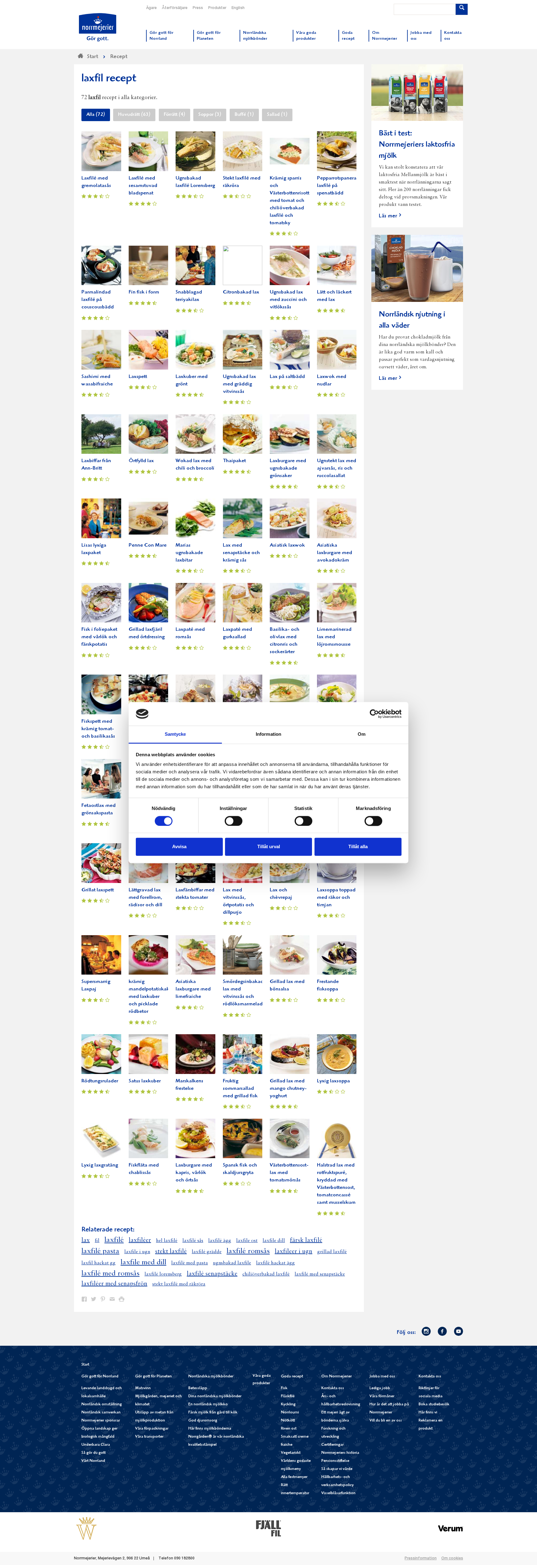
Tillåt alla (358, 846)
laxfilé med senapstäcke (320, 1274)
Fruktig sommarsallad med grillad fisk (240, 1089)
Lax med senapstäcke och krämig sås (241, 553)
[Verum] (450, 1528)
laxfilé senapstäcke (212, 1274)
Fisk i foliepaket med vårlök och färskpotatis (99, 637)
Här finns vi (428, 1413)
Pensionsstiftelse (335, 1461)
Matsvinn (143, 1388)
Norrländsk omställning (101, 1405)
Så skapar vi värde (336, 1469)
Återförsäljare (174, 8)
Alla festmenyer (294, 1477)
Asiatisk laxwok (287, 545)
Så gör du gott (93, 1453)
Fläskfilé (288, 1396)
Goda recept (292, 1377)
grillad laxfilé (332, 1251)
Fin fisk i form (144, 292)
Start (85, 1365)
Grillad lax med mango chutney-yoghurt (288, 1089)
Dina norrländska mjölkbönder (214, 1396)
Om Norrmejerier (336, 1377)
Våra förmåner (381, 1396)
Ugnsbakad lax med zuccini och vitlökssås (288, 300)
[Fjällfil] (268, 1528)
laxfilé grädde (207, 1251)
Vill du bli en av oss (385, 1421)
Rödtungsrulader (99, 1081)
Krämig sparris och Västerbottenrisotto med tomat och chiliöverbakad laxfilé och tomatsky (291, 201)
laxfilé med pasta (189, 1263)
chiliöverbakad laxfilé (266, 1274)
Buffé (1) (244, 114)
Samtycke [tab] (175, 734)
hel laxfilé (166, 1240)
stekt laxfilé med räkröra (178, 1284)
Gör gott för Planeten (153, 1377)
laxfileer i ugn (293, 1252)
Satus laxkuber (145, 1081)
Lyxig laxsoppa (333, 1081)
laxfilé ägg (219, 1240)
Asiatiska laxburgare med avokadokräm (334, 553)
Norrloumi (290, 1413)
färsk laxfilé (306, 1240)
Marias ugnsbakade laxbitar (189, 553)
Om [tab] (361, 734)
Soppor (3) (209, 114)
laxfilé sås (192, 1240)
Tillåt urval (268, 846)
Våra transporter (149, 1437)
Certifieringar (332, 1445)
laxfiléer (140, 1240)
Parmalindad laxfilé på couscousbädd (97, 300)
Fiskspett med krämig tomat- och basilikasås (98, 729)
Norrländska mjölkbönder (210, 1377)
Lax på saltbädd (287, 377)
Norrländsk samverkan (101, 1413)
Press (198, 8)
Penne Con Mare (148, 545)
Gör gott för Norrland (99, 1377)
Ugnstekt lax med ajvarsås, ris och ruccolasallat (336, 468)
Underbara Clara (95, 1445)
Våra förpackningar (151, 1429)
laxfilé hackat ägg (275, 1263)
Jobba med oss (382, 1377)
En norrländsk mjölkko (208, 1405)
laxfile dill (274, 1240)
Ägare (151, 8)
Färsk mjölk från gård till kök (212, 1413)
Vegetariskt (291, 1453)
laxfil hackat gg (98, 1263)
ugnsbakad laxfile (232, 1263)
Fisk (284, 1388)
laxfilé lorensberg (163, 1274)
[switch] (233, 820)
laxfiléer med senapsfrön (114, 1284)
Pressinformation (421, 1558)
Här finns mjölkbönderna (209, 1429)
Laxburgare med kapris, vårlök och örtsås (194, 1173)
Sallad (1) (277, 114)
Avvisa (179, 846)
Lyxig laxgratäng (99, 1165)
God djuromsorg (202, 1421)
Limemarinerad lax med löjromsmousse (334, 637)
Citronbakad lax (241, 292)
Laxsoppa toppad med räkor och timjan (336, 898)
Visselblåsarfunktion (338, 1493)
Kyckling (288, 1405)
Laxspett (138, 377)
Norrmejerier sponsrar (100, 1421)
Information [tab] (268, 734)
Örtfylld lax (141, 461)
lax (85, 1240)
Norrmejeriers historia (340, 1453)
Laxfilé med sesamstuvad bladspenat (143, 186)
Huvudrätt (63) (134, 114)
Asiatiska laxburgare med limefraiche (193, 989)
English (238, 8)
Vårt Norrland (93, 1461)
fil (97, 1240)
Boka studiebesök (434, 1405)
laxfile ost (247, 1240)
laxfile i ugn (137, 1251)
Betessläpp (197, 1388)
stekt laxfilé (171, 1252)
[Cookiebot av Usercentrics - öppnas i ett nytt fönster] (374, 713)
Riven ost (288, 1429)
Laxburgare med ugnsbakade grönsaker (288, 468)
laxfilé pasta (100, 1251)
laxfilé (114, 1240)
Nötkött (288, 1421)
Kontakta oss (332, 1388)
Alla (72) (95, 114)
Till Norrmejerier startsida (97, 27)
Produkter (217, 8)
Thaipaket (234, 461)
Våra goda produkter (262, 1379)
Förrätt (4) (174, 114)
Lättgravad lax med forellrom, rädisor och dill (145, 898)
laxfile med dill (143, 1262)
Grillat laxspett (97, 890)
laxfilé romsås (248, 1251)
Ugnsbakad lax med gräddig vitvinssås (239, 384)
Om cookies (452, 1558)
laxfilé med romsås (110, 1273)
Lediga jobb (379, 1388)
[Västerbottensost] (86, 1528)
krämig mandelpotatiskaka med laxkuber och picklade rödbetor (150, 996)
